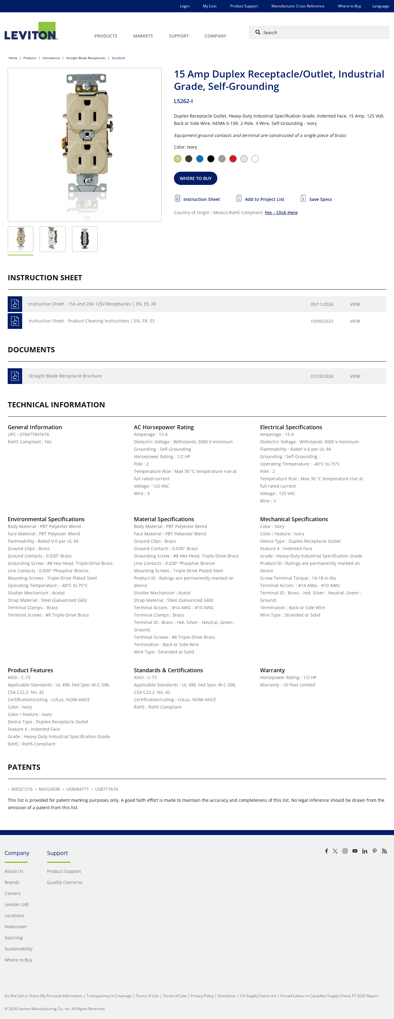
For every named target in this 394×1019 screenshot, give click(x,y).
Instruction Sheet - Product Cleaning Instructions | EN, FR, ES (92, 321)
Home (13, 58)
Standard (118, 58)
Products (29, 58)
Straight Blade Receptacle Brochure (65, 376)
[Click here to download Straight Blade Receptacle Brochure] (15, 376)
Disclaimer (227, 995)
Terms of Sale (175, 995)
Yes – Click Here (281, 212)
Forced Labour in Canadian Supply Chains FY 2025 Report (329, 995)
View (355, 304)
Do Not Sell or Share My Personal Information (43, 995)
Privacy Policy (202, 995)
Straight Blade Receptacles (86, 58)
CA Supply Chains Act (258, 995)
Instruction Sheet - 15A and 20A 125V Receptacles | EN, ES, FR (92, 304)
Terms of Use (147, 995)
